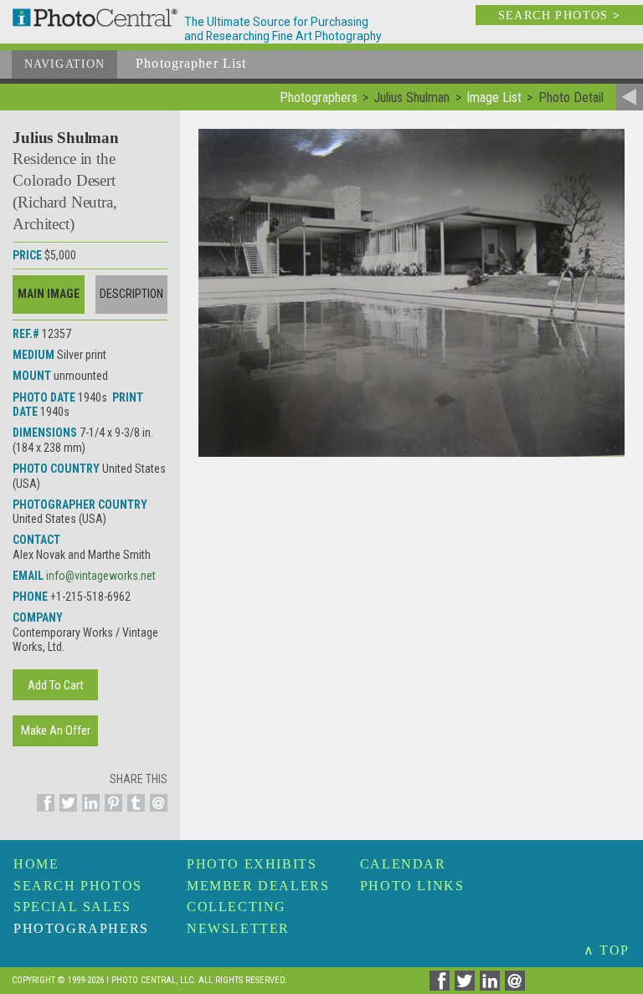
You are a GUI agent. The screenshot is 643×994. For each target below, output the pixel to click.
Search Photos (77, 886)
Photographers (81, 928)
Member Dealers (258, 886)
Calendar (403, 864)
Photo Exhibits (251, 864)
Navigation (64, 64)
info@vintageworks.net (101, 575)
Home (36, 864)
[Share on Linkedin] (88, 812)
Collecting (236, 906)
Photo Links (412, 886)
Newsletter (238, 928)
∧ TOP (607, 950)
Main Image (49, 293)
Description (131, 293)
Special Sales (72, 906)
